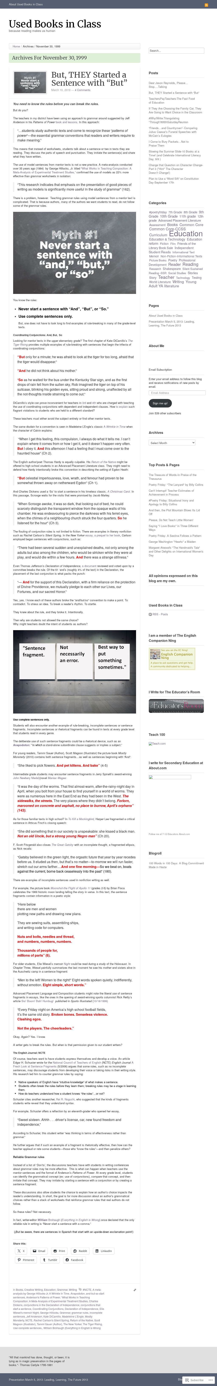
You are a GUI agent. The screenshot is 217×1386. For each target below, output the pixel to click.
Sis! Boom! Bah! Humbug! (37, 1001)
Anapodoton (78, 1293)
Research (155, 269)
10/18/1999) (100, 1001)
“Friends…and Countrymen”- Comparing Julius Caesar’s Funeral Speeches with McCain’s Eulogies (173, 132)
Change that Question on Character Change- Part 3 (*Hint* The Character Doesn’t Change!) (176, 169)
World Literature (160, 282)
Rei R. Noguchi (65, 1099)
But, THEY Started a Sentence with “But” (89, 79)
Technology (183, 278)
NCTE (28, 1320)
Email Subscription (160, 370)
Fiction (164, 243)
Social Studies (177, 273)
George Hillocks (49, 1312)
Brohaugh (49, 1220)
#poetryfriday (158, 212)
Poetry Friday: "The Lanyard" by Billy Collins (176, 485)
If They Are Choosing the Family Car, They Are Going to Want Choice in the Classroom (175, 110)
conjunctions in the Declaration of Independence (51, 1305)
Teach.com (159, 743)
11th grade (187, 216)
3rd (83, 403)
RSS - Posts (160, 614)
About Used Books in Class (26, 4)
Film (173, 244)
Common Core (191, 224)
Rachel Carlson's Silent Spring (51, 1320)
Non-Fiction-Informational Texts (181, 256)
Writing (73, 1289)
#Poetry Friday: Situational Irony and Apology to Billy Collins (171, 502)
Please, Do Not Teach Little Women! (171, 520)
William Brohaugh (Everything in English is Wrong (72, 1328)
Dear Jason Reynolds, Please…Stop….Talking (168, 85)
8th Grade (190, 212)
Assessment (157, 225)
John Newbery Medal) (26, 778)
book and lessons (66, 122)
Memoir (154, 256)
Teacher (166, 277)
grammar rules (80, 1312)
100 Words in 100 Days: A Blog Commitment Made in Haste (176, 865)
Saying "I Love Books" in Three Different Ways (173, 528)
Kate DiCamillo (52, 1316)
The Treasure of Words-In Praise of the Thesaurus (172, 477)
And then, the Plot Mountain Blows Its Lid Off (174, 512)
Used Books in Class (55, 24)
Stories (193, 272)
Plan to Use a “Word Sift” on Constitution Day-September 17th (174, 180)
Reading (190, 264)
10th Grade (169, 216)
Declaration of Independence (81, 1309)
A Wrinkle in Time (59, 1293)
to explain (122, 407)
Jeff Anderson (34, 1316)
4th (94, 403)
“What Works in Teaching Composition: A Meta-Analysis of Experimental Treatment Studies (51, 1299)
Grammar (62, 1289)
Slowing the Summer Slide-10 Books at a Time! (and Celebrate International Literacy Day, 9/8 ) (175, 155)
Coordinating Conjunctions (48, 1309)
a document (89, 566)
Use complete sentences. (27, 1328)
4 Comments (82, 90)
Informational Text (183, 252)
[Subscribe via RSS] (206, 5)
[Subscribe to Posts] (150, 614)
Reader (174, 264)
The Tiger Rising (92, 1324)
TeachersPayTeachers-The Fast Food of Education (172, 100)
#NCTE (87, 1289)
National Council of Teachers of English (77, 1062)
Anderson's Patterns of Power (43, 1297)
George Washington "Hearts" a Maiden (172, 542)
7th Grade (175, 212)
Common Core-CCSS (167, 228)
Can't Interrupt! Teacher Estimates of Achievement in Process (171, 492)
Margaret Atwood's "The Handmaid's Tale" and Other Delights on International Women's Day (176, 551)
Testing (197, 277)
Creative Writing (33, 1289)
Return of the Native (81, 1320)
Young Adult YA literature (172, 283)
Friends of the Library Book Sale (172, 245)
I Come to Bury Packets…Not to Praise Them (169, 143)
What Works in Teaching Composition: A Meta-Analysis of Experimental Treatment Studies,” (72, 170)
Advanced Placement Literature (179, 220)
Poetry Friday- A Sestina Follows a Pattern (175, 536)
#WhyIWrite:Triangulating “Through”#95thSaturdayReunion (168, 120)
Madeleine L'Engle (73, 1316)
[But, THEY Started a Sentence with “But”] (30, 82)
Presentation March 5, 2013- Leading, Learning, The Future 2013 (172, 323)
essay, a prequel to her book (102, 535)
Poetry (172, 260)
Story (152, 277)
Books (19, 1289)
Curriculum (158, 234)
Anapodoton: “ (22, 745)
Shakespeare (172, 268)
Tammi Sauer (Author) (49, 1324)
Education (50, 1289)
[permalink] (134, 1290)
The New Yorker (72, 1324)
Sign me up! (160, 403)
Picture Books (158, 260)
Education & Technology (167, 239)
